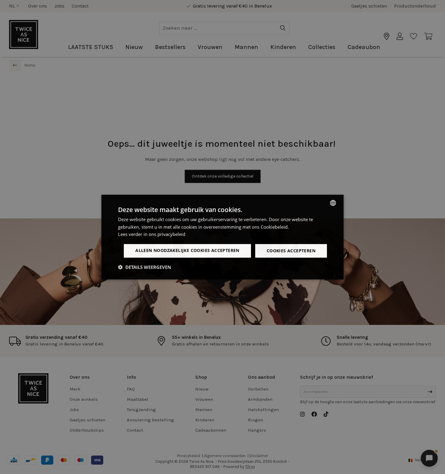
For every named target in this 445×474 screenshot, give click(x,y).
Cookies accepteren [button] (291, 250)
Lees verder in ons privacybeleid (151, 234)
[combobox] (333, 203)
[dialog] (222, 237)
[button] (144, 267)
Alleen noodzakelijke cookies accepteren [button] (187, 250)
